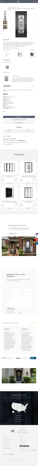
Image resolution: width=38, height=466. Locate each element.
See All (5, 380)
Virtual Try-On (13, 233)
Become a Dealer (7, 443)
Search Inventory (7, 446)
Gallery (21, 439)
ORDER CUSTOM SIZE (19, 122)
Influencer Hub (22, 443)
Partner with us (6, 445)
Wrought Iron (15, 7)
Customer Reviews (23, 441)
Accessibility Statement (8, 448)
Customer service (24, 446)
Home (9, 7)
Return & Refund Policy (8, 439)
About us (5, 436)
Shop (12, 7)
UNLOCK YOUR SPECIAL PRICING (19, 119)
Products (21, 436)
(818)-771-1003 (22, 140)
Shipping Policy (6, 441)
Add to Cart (19, 116)
